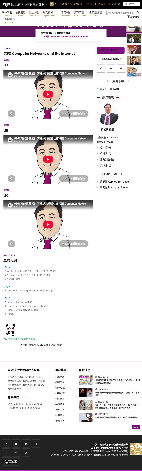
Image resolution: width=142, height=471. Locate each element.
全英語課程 (95, 14)
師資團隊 (66, 14)
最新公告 (60, 410)
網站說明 (7, 14)
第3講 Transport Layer (114, 187)
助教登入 (60, 421)
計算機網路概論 (62, 33)
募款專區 (13, 397)
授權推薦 (60, 393)
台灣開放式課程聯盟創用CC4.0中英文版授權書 (116, 417)
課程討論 (60, 377)
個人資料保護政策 (119, 444)
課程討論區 (107, 159)
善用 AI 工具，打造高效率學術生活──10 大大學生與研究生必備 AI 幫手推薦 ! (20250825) (116, 406)
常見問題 (60, 415)
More (136, 427)
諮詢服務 (105, 165)
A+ (56, 4)
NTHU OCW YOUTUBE (35, 345)
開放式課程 (46, 33)
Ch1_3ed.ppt (110, 88)
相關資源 (10, 21)
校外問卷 (105, 153)
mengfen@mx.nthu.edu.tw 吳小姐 (104, 4)
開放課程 (34, 14)
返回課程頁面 (111, 50)
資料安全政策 (102, 444)
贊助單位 (60, 382)
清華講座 (80, 14)
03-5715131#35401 (74, 4)
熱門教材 (50, 14)
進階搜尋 (134, 16)
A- (47, 4)
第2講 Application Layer (115, 181)
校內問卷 (105, 147)
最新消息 (20, 14)
